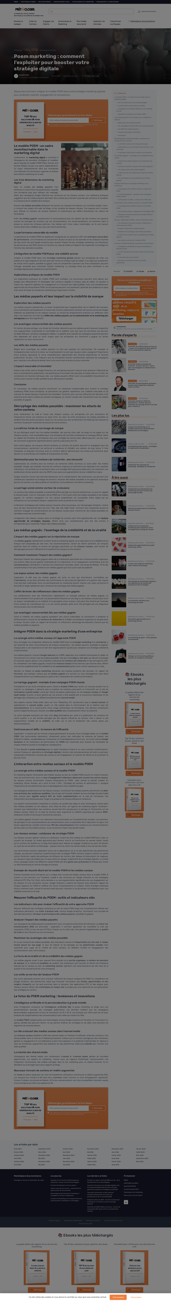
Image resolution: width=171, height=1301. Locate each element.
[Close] (127, 633)
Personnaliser (136, 1297)
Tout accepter (118, 1297)
